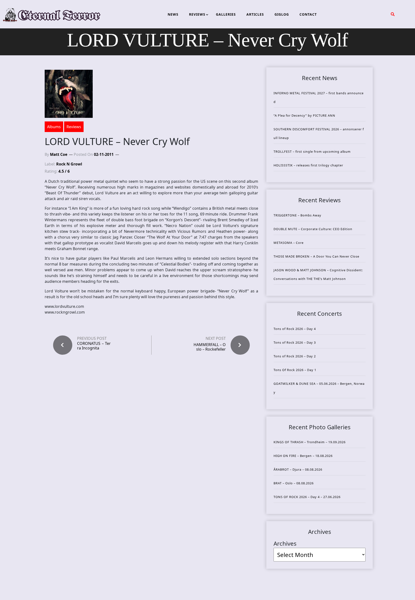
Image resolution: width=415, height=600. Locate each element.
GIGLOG (282, 14)
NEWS (173, 14)
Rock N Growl (69, 164)
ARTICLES (255, 14)
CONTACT (308, 14)
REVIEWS (197, 14)
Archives (285, 543)
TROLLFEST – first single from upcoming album (312, 151)
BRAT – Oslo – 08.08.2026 (294, 483)
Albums (54, 126)
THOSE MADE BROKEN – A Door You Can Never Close (316, 256)
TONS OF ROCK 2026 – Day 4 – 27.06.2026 (307, 497)
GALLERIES (226, 14)
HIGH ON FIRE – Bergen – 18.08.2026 (303, 456)
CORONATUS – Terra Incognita (94, 345)
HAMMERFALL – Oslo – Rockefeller (210, 347)
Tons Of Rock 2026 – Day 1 (295, 370)
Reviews (74, 126)
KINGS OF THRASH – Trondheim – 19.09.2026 (310, 442)
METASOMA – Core (289, 242)
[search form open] (392, 14)
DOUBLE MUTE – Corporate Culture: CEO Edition (313, 229)
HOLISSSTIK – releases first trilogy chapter (308, 165)
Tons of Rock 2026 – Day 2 (295, 356)
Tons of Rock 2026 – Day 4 (295, 329)
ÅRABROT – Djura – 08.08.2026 (298, 469)
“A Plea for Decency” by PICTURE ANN (304, 115)
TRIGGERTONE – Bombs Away (297, 215)
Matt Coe (58, 154)
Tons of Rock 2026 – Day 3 (295, 342)
